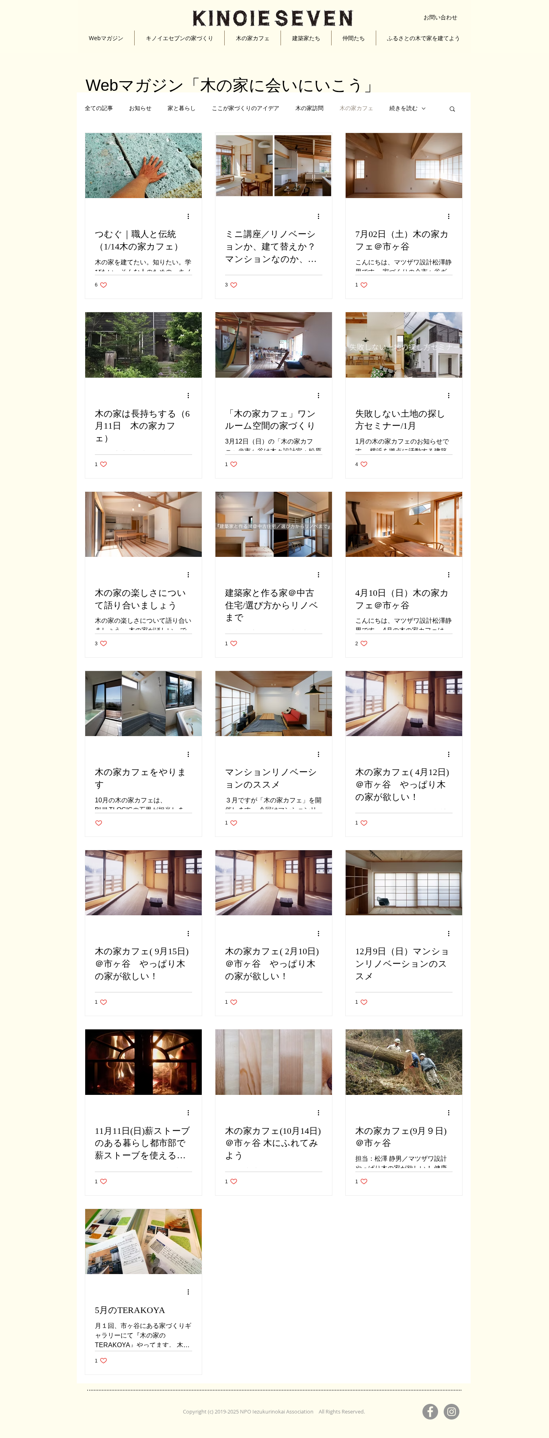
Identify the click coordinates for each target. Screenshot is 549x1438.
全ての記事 (99, 108)
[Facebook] (430, 1412)
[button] (452, 109)
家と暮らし (182, 108)
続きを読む (403, 108)
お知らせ (140, 108)
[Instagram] (451, 1412)
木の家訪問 (309, 108)
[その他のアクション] (191, 216)
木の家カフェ (356, 108)
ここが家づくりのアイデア (245, 108)
